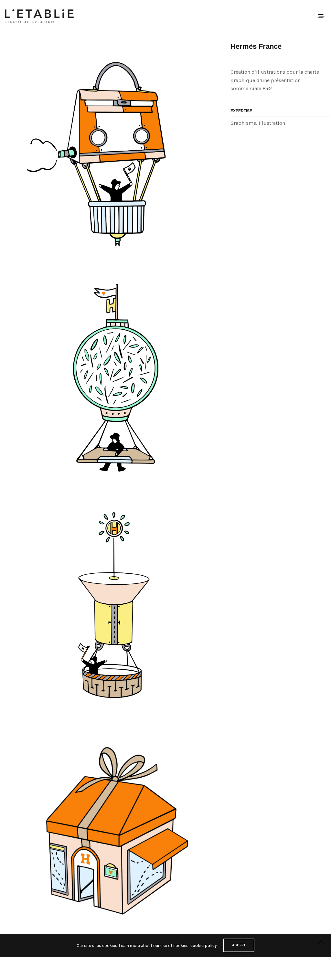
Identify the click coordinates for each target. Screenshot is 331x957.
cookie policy (203, 945)
